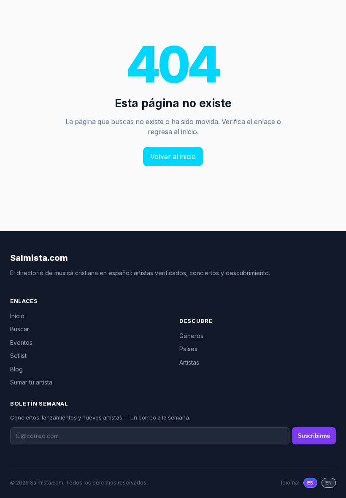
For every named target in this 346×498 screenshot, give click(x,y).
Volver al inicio (173, 156)
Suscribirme (314, 436)
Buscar (19, 329)
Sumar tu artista (31, 382)
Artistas (189, 362)
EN (328, 483)
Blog (16, 369)
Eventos (21, 342)
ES (310, 483)
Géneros (191, 335)
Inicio (17, 315)
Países (188, 348)
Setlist (18, 355)
